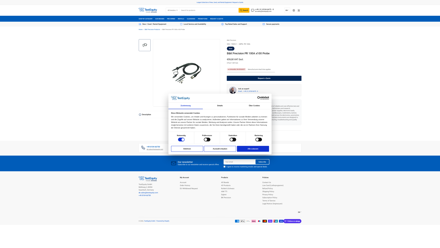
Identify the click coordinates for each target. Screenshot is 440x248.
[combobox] (214, 10)
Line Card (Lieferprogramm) (272, 185)
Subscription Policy (269, 198)
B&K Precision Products (152, 29)
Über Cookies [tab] (254, 106)
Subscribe (262, 162)
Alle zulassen (253, 149)
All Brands (225, 182)
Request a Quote (216, 19)
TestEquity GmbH (149, 221)
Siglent (223, 195)
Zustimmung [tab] (186, 106)
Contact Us (266, 182)
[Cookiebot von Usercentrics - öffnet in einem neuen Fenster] (259, 98)
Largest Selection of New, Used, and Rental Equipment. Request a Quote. (220, 2)
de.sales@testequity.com (263, 11)
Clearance (191, 19)
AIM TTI (224, 191)
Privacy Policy (267, 195)
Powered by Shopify (162, 221)
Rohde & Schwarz (227, 188)
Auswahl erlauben (220, 149)
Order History (185, 185)
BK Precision (226, 198)
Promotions (202, 19)
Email (240, 91)
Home (141, 29)
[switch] (207, 139)
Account (183, 182)
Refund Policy (267, 188)
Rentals (181, 19)
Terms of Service (268, 201)
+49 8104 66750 (145, 195)
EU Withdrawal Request (189, 188)
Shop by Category (146, 19)
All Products (226, 185)
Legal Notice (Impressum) (272, 204)
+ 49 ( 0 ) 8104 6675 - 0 (250, 91)
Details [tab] (220, 106)
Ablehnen (187, 149)
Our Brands (159, 19)
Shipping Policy (268, 191)
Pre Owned (171, 19)
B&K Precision (231, 40)
